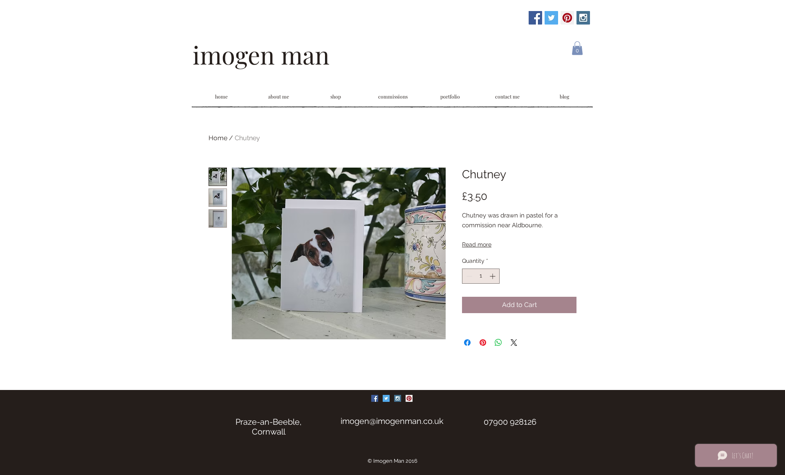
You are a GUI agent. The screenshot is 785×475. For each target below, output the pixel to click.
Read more (476, 244)
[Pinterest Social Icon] (567, 18)
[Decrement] (468, 276)
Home (218, 138)
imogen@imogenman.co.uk (392, 421)
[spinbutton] (480, 276)
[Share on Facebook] (467, 342)
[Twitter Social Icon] (551, 18)
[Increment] (493, 276)
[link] (577, 48)
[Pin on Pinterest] (483, 342)
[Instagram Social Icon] (583, 18)
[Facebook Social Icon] (535, 18)
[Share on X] (514, 342)
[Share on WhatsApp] (498, 342)
